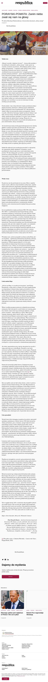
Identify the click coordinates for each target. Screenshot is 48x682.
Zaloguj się (45, 2)
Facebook (3, 657)
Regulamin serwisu (25, 647)
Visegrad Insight (5, 646)
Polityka (15, 10)
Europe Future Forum (26, 646)
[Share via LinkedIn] (8, 560)
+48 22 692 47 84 (5, 655)
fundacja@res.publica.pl (26, 669)
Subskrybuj (10, 576)
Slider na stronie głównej (24, 10)
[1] (28, 371)
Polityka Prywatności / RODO (7, 647)
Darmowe (10, 10)
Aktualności (4, 10)
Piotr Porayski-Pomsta (11, 26)
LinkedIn (23, 656)
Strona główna (34, 10)
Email (23, 655)
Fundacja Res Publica (26, 645)
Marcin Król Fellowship (6, 645)
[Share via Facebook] (5, 560)
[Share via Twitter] (3, 560)
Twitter (3, 656)
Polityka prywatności (21, 676)
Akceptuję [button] (5, 678)
